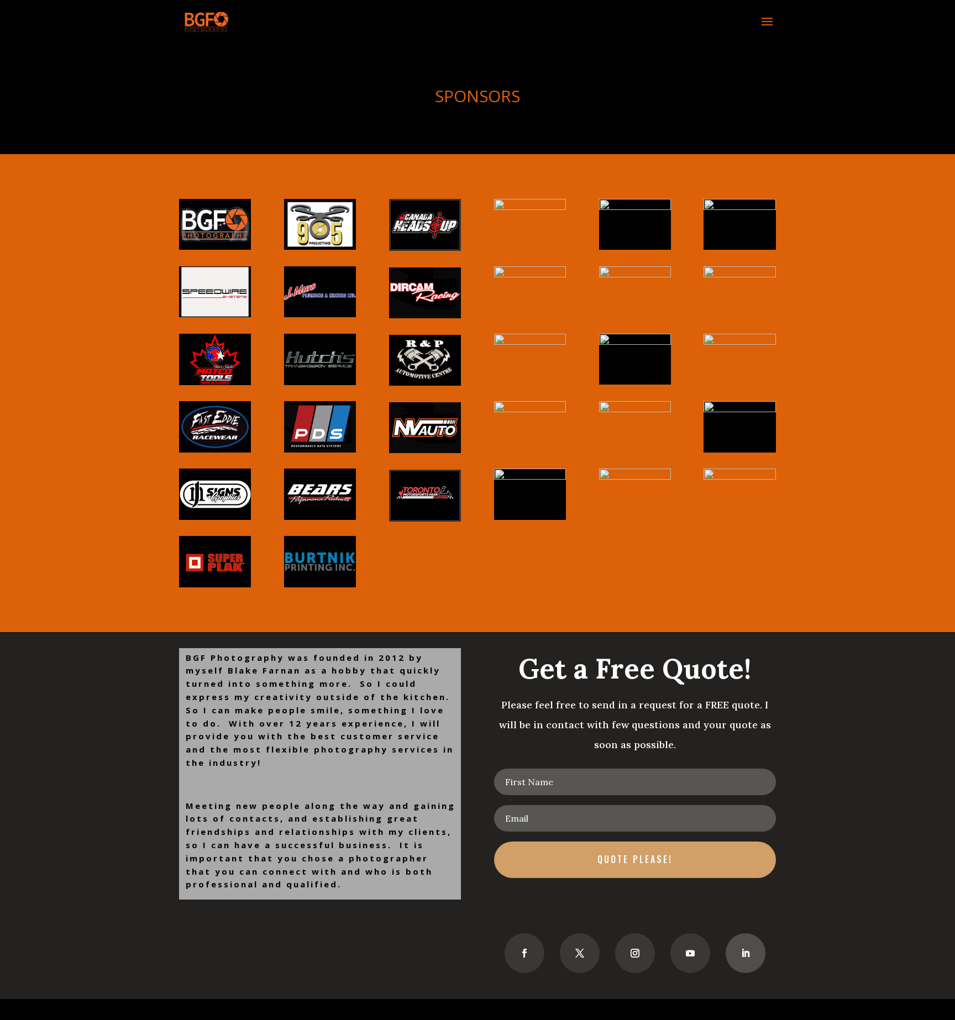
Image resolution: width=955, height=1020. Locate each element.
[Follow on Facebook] (524, 953)
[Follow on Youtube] (690, 953)
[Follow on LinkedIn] (745, 953)
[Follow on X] (580, 953)
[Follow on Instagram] (635, 953)
